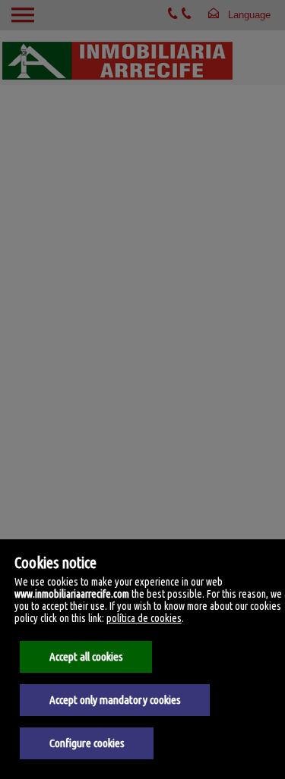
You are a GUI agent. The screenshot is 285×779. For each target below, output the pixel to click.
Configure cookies (87, 743)
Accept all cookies (86, 656)
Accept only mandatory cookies (115, 699)
